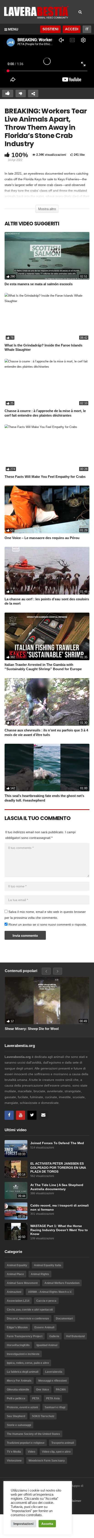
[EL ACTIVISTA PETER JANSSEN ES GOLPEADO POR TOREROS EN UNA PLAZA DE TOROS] (16, 1169)
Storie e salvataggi (19, 1425)
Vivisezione (14, 1460)
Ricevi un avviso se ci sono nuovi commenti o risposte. (47, 924)
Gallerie (54, 1336)
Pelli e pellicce (16, 1398)
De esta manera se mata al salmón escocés (39, 284)
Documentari (64, 1318)
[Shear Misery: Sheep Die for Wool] (47, 1000)
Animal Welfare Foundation (61, 1283)
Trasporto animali (62, 1442)
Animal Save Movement (22, 1283)
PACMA (61, 1389)
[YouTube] (20, 1115)
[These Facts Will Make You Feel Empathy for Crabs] (47, 448)
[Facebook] (9, 1115)
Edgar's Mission (17, 1327)
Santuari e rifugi (55, 1407)
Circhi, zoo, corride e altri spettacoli (30, 1309)
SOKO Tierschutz (43, 1416)
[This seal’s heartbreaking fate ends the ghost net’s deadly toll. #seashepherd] (47, 767)
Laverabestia (53, 1371)
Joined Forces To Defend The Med (57, 1143)
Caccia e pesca (46, 1300)
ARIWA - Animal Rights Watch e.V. (50, 1292)
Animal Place (15, 1274)
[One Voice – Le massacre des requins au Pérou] (47, 509)
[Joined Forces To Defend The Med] (16, 1148)
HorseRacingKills (18, 1345)
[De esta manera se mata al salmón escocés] (47, 256)
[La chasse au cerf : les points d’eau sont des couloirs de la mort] (47, 570)
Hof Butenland (75, 1336)
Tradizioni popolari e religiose (25, 1442)
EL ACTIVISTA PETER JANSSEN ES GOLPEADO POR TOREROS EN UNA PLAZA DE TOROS (58, 1167)
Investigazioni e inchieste (23, 1354)
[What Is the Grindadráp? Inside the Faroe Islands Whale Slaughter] (47, 317)
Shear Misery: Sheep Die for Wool (32, 1029)
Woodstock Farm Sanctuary (47, 1460)
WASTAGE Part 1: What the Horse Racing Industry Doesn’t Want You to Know (59, 1230)
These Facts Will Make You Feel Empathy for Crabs (45, 477)
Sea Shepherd (16, 1416)
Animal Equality (17, 1265)
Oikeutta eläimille (18, 1389)
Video (31, 1451)
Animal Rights (40, 1274)
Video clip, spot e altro (56, 1451)
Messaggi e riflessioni (52, 1380)
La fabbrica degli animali (22, 1371)
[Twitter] (32, 1115)
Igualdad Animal (47, 1345)
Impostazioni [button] (23, 1523)
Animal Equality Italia (47, 1265)
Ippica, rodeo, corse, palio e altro (28, 1363)
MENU (13, 29)
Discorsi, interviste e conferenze (28, 1318)
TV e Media (14, 1451)
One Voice (42, 1389)
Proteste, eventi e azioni (22, 1407)
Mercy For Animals (19, 1380)
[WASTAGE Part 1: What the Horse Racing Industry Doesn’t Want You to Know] (16, 1231)
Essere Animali (44, 1327)
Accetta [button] (47, 1523)
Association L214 (18, 1300)
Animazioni (14, 1292)
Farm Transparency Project (24, 1336)
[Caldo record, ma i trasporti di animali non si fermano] (16, 1211)
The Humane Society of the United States (33, 1434)
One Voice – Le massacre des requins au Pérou (42, 538)
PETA (35, 1398)
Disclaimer (73, 1500)
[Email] (43, 1115)
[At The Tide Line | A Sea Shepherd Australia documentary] (16, 1190)
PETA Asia (53, 1398)
